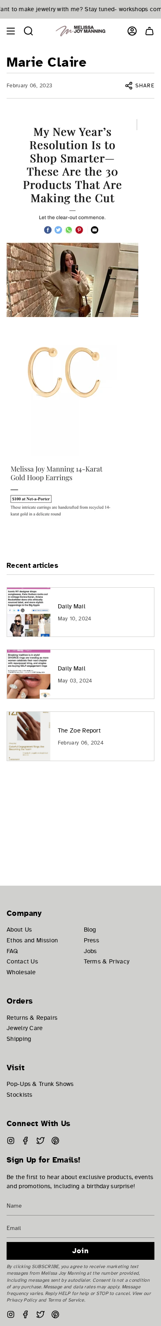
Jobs (90, 951)
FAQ (12, 951)
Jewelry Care (25, 1028)
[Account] (132, 31)
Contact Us (22, 961)
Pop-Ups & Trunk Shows (40, 1084)
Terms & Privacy (107, 961)
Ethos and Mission (32, 940)
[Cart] (149, 31)
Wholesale (21, 972)
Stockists (20, 1094)
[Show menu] (11, 31)
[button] (28, 31)
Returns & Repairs (32, 1017)
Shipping (19, 1039)
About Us (19, 929)
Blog (90, 929)
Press (91, 940)
